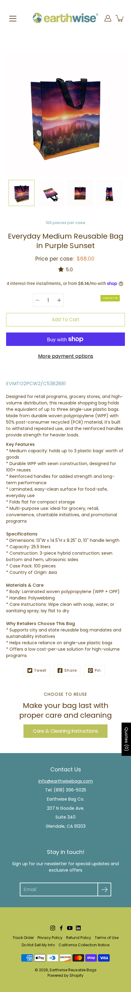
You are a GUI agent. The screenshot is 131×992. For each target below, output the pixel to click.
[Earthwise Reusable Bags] (65, 18)
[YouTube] (70, 928)
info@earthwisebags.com (65, 781)
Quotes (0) (126, 739)
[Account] (108, 18)
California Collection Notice (83, 945)
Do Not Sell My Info (38, 945)
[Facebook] (61, 928)
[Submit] (104, 889)
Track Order (23, 937)
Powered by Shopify (65, 975)
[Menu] (12, 18)
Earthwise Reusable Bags (73, 969)
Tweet (40, 670)
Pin (98, 670)
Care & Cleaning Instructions (65, 731)
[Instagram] (52, 928)
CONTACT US (110, 298)
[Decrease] (37, 300)
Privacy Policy (49, 937)
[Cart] (120, 18)
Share (70, 670)
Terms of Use (107, 937)
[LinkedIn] (78, 928)
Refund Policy (78, 937)
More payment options (65, 356)
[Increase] (59, 300)
